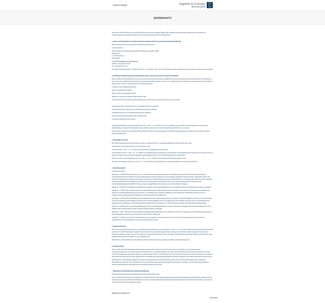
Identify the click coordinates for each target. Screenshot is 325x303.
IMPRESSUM (115, 293)
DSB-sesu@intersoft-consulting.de (127, 61)
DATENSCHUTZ (125, 293)
